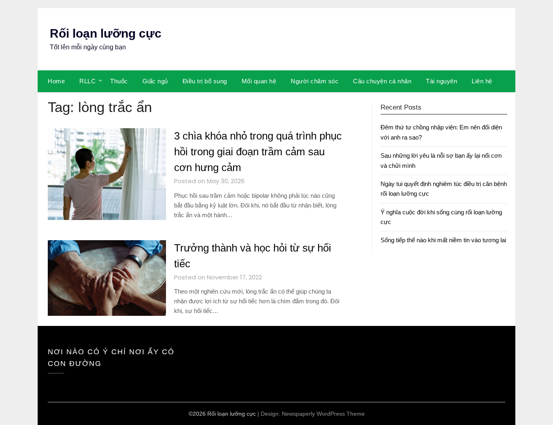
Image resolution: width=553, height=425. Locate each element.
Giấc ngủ (155, 81)
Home (56, 81)
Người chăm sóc (314, 81)
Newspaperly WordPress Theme (323, 413)
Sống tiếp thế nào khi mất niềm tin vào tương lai (443, 240)
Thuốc (119, 81)
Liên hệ (482, 81)
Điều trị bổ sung (205, 81)
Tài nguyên (441, 81)
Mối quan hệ (259, 81)
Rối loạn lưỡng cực (106, 33)
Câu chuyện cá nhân (382, 81)
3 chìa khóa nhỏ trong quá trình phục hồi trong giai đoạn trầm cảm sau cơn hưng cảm (258, 151)
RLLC (87, 81)
